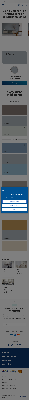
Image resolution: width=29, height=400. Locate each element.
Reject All (14, 209)
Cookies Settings (14, 201)
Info (12, 197)
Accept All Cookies (14, 205)
